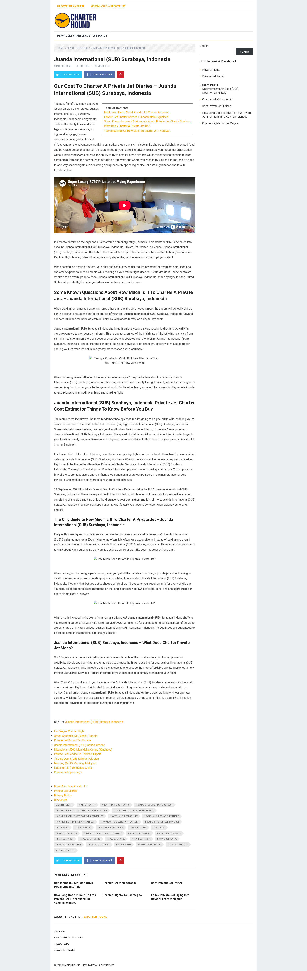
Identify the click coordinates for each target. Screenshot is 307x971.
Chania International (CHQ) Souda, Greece (79, 745)
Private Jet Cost (64, 839)
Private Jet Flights (90, 839)
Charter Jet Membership (119, 883)
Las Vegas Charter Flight (69, 731)
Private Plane (123, 845)
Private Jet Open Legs (68, 772)
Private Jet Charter (71, 6)
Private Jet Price (116, 839)
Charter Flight (64, 805)
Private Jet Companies (169, 833)
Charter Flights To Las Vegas (122, 895)
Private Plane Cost (178, 845)
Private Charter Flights (110, 827)
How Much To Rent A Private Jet (162, 822)
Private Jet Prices (141, 839)
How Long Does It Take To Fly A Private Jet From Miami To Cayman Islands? (75, 898)
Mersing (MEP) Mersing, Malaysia (75, 763)
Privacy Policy (63, 795)
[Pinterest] (120, 74)
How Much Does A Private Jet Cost (154, 805)
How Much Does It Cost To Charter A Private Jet (81, 810)
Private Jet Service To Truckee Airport (77, 754)
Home (61, 48)
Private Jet (159, 827)
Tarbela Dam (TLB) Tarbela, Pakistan (76, 758)
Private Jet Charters (139, 833)
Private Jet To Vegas (99, 845)
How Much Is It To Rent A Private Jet (75, 822)
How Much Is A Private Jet (108, 6)
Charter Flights (87, 805)
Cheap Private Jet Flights (116, 805)
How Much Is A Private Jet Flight (161, 816)
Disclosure (61, 800)
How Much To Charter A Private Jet (120, 822)
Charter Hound (62, 66)
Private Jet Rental (77, 48)
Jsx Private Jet (83, 827)
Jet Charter (62, 827)
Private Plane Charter (149, 845)
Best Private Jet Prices (167, 883)
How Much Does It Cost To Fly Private (134, 810)
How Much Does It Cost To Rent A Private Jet (79, 816)
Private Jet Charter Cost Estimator (82, 35)
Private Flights (138, 827)
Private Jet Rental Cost (68, 845)
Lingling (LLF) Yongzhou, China (73, 767)
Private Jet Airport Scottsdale (72, 740)
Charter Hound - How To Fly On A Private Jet (88, 965)
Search (204, 45)
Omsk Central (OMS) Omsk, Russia (75, 736)
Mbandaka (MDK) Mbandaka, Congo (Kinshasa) (83, 749)
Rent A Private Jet (65, 850)
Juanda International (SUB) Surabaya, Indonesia (94, 722)
